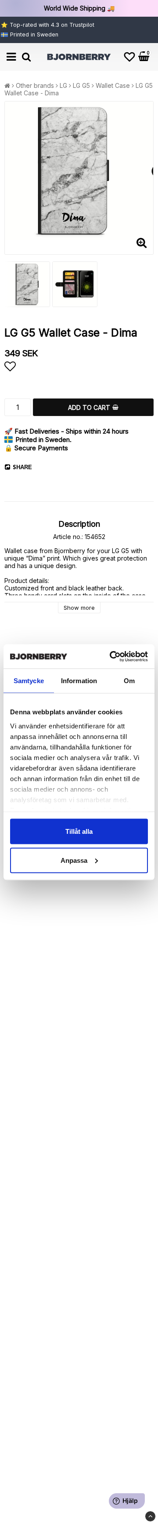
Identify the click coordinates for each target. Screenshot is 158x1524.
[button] (129, 57)
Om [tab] (129, 680)
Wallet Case (113, 85)
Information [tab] (79, 680)
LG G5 (81, 85)
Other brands (35, 85)
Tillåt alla (79, 831)
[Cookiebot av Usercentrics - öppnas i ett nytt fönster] (111, 656)
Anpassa (74, 860)
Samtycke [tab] (29, 680)
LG (63, 85)
